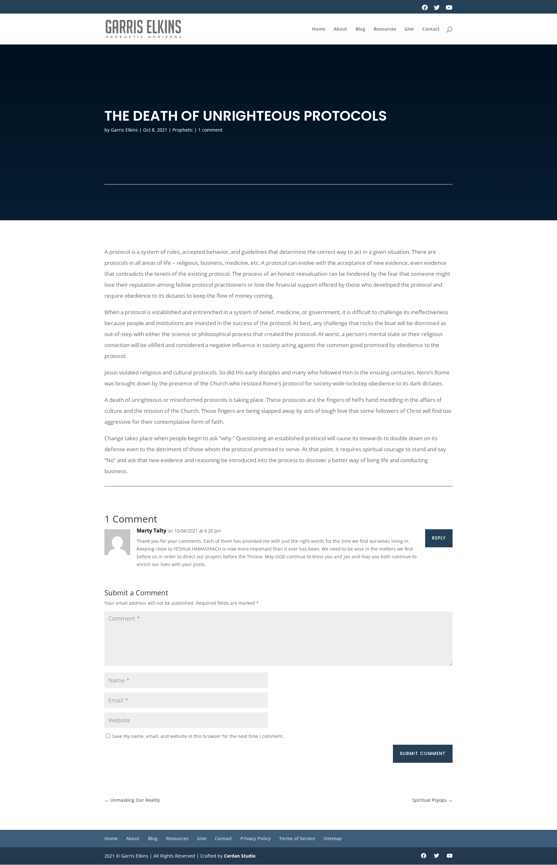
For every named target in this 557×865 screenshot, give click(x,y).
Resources (385, 29)
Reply (439, 538)
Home (318, 29)
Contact (431, 29)
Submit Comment (423, 753)
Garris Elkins (124, 130)
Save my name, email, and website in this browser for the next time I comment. (198, 736)
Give (409, 29)
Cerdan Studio (240, 856)
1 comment (210, 130)
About (340, 29)
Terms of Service (297, 838)
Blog (360, 29)
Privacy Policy (255, 838)
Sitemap (333, 838)
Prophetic (182, 130)
